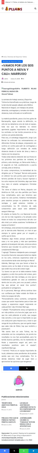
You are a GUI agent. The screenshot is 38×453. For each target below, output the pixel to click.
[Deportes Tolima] (13, 8)
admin (6, 79)
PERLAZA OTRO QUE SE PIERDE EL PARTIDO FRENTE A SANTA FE (10, 420)
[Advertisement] (19, 35)
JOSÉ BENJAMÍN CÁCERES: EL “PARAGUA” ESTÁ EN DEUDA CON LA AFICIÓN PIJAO (27, 422)
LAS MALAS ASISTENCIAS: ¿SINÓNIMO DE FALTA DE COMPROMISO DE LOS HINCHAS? (28, 407)
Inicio (5, 57)
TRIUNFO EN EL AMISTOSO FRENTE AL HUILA (10, 405)
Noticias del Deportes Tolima (17, 57)
